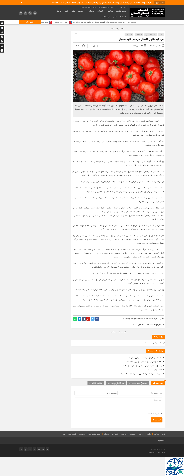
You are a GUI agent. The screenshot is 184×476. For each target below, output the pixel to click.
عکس (73, 11)
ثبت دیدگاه (156, 420)
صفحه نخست (121, 11)
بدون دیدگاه (137, 324)
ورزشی (141, 434)
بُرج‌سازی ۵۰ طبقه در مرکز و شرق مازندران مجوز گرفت (142, 365)
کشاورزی (129, 34)
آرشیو (115, 16)
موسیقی (82, 434)
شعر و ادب (72, 434)
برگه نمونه (161, 440)
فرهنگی (91, 11)
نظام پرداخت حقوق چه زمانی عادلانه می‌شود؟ (50, 22)
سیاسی (110, 11)
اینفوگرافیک (105, 16)
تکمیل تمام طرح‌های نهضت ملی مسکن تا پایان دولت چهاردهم (140, 373)
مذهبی (123, 434)
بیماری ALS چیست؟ (78, 22)
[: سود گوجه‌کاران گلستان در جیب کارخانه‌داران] (77, 46)
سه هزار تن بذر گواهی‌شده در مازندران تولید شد (144, 357)
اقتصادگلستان (150, 34)
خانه (161, 34)
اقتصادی (100, 11)
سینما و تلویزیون (94, 434)
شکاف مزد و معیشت (154, 369)
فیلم (66, 11)
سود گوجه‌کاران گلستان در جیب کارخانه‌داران (141, 39)
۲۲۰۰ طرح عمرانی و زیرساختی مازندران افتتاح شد (144, 361)
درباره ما (123, 16)
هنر (64, 434)
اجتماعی (81, 11)
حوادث (59, 11)
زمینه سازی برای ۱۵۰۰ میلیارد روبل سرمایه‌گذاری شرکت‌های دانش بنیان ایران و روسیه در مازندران (122, 22)
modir (149, 324)
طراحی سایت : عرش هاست (156, 452)
